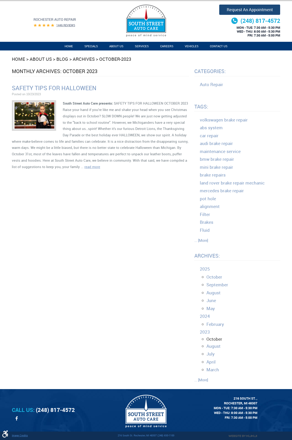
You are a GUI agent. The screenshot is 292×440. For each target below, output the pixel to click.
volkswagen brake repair (224, 120)
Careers (166, 46)
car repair (209, 136)
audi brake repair (216, 143)
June (211, 300)
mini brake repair (216, 167)
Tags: (201, 106)
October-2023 (115, 59)
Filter (205, 214)
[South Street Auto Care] (146, 21)
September (217, 285)
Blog (62, 59)
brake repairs (213, 175)
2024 (205, 316)
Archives (84, 59)
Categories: (210, 71)
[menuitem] (69, 46)
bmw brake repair (217, 159)
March (212, 370)
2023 (205, 332)
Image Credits (20, 435)
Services (142, 46)
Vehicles (191, 46)
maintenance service (220, 151)
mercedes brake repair (222, 191)
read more (92, 166)
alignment (210, 206)
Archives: (207, 255)
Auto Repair (211, 84)
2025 (205, 269)
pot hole (208, 199)
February (215, 324)
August (213, 293)
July (210, 354)
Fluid (205, 230)
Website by (242, 436)
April (211, 362)
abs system (211, 128)
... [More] (201, 240)
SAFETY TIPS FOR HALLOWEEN (54, 88)
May (210, 308)
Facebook (16, 420)
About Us (116, 46)
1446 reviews (65, 25)
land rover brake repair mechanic (232, 183)
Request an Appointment (250, 9)
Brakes (206, 222)
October (214, 277)
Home (69, 46)
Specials (91, 46)
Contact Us (218, 46)
